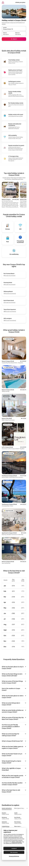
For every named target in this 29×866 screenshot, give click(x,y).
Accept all (14, 848)
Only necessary (14, 852)
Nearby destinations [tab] (7, 808)
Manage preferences (14, 856)
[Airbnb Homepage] (3, 2)
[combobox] (14, 29)
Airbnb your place (20, 2)
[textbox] (8, 34)
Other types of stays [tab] (19, 808)
